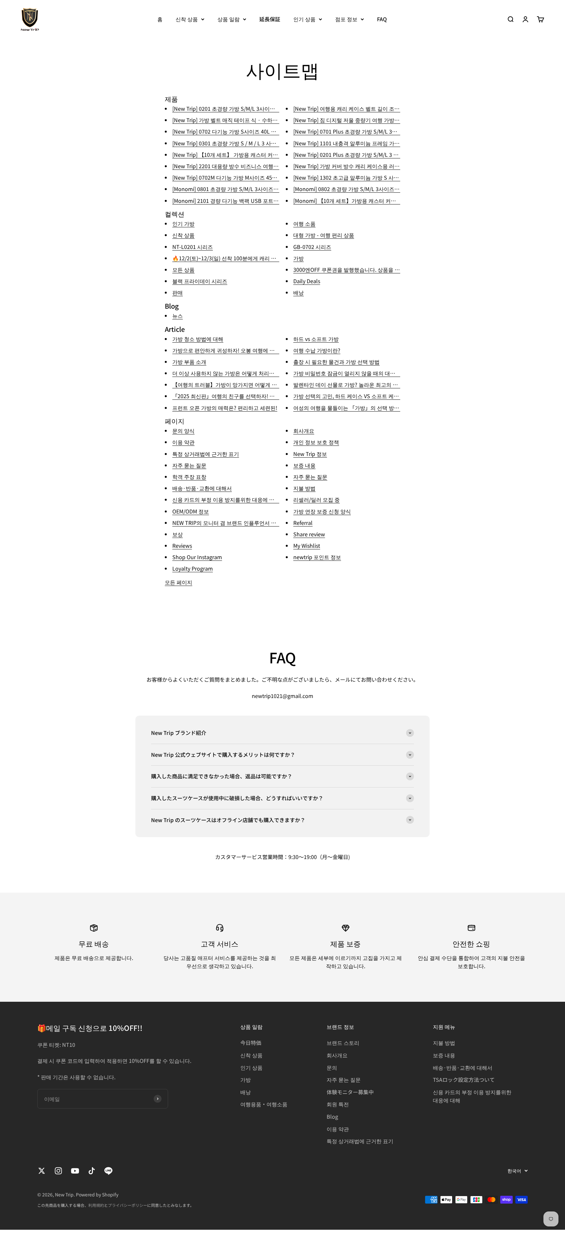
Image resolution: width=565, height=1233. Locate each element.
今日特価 (250, 1042)
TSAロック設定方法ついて (464, 1079)
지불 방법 (304, 488)
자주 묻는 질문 (189, 465)
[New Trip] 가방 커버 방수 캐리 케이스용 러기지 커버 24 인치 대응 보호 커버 (382, 166)
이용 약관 (183, 442)
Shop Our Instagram (197, 557)
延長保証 (269, 19)
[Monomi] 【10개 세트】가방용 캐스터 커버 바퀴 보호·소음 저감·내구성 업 (381, 200)
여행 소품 (304, 223)
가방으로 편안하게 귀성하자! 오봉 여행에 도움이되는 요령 (239, 350)
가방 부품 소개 (189, 361)
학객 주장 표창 (189, 476)
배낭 (298, 292)
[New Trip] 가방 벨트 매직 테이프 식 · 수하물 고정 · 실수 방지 (244, 120)
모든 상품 (183, 269)
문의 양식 (183, 430)
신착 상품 (187, 19)
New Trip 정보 (310, 454)
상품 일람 (228, 19)
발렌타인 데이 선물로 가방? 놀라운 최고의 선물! (349, 384)
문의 (332, 1067)
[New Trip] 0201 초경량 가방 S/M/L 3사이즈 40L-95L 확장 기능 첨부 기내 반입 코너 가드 (275, 108)
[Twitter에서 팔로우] (41, 1170)
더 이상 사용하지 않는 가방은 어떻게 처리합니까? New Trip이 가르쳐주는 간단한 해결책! (275, 373)
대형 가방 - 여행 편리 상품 (323, 235)
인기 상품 (304, 19)
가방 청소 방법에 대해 (197, 339)
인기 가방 (183, 223)
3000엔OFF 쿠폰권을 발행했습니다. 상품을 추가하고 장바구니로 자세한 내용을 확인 (391, 269)
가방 (298, 258)
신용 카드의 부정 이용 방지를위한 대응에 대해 (226, 499)
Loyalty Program (192, 568)
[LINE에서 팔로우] (108, 1170)
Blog (332, 1116)
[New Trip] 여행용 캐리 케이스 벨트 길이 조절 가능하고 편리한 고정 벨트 (377, 108)
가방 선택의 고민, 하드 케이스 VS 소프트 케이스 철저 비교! (361, 396)
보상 (177, 534)
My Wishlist (306, 545)
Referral (303, 523)
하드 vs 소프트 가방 (316, 339)
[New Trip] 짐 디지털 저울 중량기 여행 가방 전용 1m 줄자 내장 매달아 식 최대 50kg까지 (395, 120)
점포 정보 (346, 19)
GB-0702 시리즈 (312, 247)
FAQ (382, 19)
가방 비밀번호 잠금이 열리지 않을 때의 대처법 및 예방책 (358, 373)
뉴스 (177, 315)
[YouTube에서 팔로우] (75, 1170)
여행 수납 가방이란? (316, 350)
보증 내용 (304, 465)
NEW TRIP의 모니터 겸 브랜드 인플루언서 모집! (227, 523)
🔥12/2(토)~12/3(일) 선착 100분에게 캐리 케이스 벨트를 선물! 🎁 (248, 258)
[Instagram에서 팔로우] (58, 1170)
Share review (309, 534)
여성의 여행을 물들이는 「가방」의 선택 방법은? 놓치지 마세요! (368, 408)
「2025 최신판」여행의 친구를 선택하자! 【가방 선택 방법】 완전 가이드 (257, 396)
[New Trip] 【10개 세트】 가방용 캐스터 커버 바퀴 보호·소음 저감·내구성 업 (262, 154)
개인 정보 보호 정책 (316, 442)
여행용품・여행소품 (263, 1104)
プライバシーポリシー (127, 1205)
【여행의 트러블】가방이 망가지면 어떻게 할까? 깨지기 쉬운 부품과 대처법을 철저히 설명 (277, 384)
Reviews (182, 545)
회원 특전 (338, 1104)
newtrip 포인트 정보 (317, 557)
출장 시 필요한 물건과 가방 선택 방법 (336, 361)
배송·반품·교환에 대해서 (202, 488)
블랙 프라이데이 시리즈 (199, 281)
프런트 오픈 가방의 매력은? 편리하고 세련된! (224, 408)
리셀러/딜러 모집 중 (316, 499)
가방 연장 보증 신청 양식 (322, 511)
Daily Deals (306, 281)
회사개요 (303, 430)
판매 (177, 292)
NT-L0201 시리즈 (192, 247)
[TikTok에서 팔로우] (91, 1170)
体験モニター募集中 (350, 1092)
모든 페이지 (178, 582)
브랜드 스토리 (343, 1042)
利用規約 (96, 1205)
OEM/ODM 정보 (190, 511)
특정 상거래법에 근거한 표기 (205, 454)
